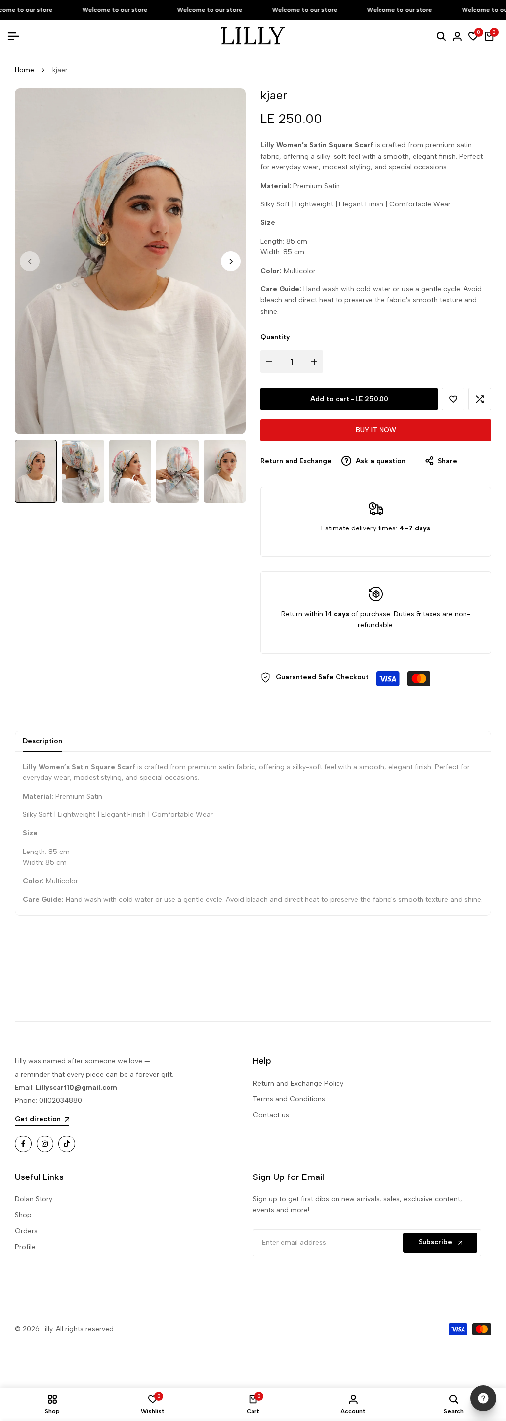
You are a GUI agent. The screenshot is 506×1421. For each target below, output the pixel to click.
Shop (23, 1215)
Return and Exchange (296, 461)
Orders (26, 1231)
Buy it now (376, 430)
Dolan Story (33, 1199)
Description (42, 741)
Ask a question (380, 461)
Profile (25, 1247)
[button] (453, 399)
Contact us (271, 1115)
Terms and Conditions (289, 1099)
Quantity (275, 337)
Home (24, 70)
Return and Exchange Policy (298, 1083)
